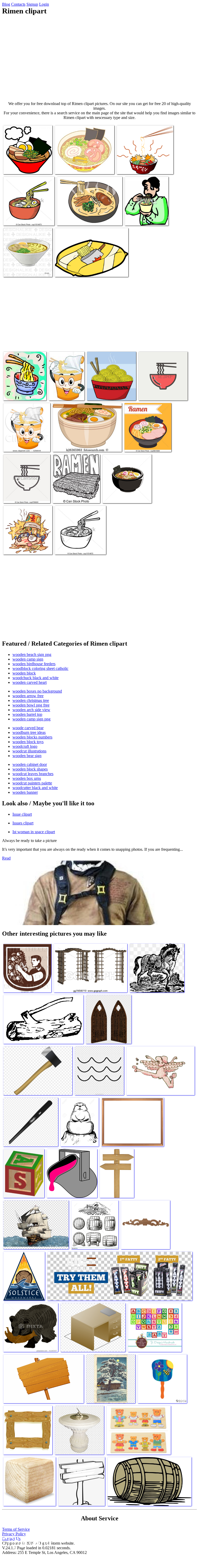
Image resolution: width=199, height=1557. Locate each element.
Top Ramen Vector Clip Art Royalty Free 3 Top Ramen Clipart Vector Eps (74, 492)
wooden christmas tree (30, 700)
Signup (32, 4)
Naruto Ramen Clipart (21, 547)
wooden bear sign (26, 755)
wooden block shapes (30, 769)
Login (44, 4)
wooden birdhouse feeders (33, 664)
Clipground (26, 1541)
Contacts (18, 4)
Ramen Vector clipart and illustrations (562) (23, 494)
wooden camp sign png (31, 719)
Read (6, 858)
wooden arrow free (28, 696)
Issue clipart (22, 814)
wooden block (24, 673)
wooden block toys (28, 742)
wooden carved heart (29, 682)
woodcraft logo (24, 746)
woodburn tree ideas (29, 732)
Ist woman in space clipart (33, 832)
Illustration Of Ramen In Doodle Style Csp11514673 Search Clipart (29, 214)
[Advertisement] (99, 58)
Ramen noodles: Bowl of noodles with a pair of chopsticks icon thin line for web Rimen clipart (160, 387)
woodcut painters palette (32, 783)
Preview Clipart (16, 445)
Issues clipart (22, 823)
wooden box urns (26, 778)
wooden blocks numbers (32, 737)
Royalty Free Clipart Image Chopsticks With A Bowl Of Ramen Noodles (25, 389)
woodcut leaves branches (32, 774)
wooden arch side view (31, 710)
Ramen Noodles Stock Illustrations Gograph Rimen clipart (109, 389)
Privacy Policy (14, 1534)
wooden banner (25, 792)
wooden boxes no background (37, 691)
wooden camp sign (27, 659)
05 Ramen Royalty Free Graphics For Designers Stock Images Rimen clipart (86, 216)
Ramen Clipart (15, 167)
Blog (6, 4)
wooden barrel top (27, 714)
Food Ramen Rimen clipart (74, 445)
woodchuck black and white (35, 678)
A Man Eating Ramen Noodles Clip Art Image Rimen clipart (143, 214)
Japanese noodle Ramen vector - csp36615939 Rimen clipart (147, 441)
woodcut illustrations (29, 751)
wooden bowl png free (30, 705)
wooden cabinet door (29, 764)
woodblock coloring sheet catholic (40, 668)
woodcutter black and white (35, 787)
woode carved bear (28, 728)
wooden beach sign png (31, 654)
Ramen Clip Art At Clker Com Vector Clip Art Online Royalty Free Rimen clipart (144, 163)
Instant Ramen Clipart (72, 270)
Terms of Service (16, 1529)
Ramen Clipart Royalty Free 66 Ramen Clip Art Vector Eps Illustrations (62, 385)
